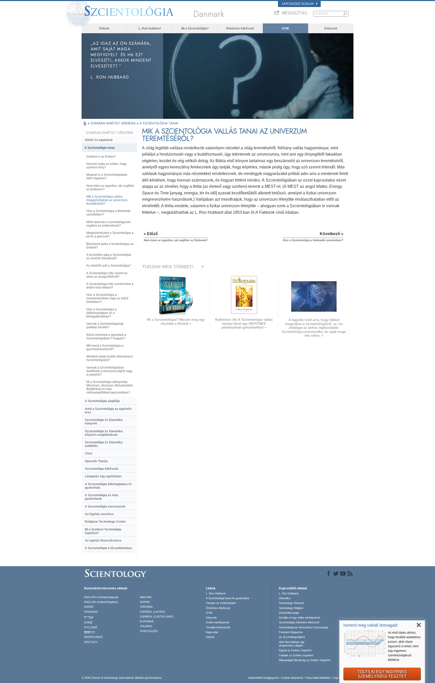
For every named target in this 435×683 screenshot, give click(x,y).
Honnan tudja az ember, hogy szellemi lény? (106, 165)
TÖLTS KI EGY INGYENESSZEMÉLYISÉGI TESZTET (382, 674)
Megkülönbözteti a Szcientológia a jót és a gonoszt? (109, 234)
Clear (89, 453)
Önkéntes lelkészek (240, 28)
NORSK (145, 601)
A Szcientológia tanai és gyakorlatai (227, 598)
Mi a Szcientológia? (195, 28)
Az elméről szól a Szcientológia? (108, 265)
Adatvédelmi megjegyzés (263, 677)
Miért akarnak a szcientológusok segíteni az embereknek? (108, 223)
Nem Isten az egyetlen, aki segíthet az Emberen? (110, 187)
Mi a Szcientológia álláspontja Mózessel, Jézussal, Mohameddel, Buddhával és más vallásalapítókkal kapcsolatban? (109, 387)
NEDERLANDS (93, 636)
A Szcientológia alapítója (102, 401)
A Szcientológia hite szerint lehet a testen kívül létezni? (109, 285)
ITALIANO (146, 626)
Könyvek (330, 28)
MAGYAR (146, 597)
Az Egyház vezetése (99, 514)
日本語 (88, 622)
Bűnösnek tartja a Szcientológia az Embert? (110, 245)
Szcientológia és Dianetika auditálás (104, 444)
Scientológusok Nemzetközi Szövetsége (303, 627)
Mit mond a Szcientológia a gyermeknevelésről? (104, 347)
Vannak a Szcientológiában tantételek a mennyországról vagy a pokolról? (109, 371)
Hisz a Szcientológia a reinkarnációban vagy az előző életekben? (107, 298)
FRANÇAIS (91, 611)
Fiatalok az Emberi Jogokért (296, 655)
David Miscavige (289, 612)
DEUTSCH (90, 641)
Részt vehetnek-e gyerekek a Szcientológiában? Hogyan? (106, 336)
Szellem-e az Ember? (101, 156)
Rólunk (104, 28)
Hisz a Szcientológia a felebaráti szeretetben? (108, 212)
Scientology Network (291, 602)
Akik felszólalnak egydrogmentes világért (292, 643)
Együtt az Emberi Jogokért (295, 650)
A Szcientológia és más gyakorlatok (101, 496)
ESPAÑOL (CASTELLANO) (156, 616)
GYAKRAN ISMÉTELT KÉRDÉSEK (113, 123)
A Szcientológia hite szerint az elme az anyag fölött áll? (106, 274)
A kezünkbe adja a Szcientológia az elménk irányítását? (108, 256)
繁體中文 (89, 632)
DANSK (88, 606)
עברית (88, 617)
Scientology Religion (291, 607)
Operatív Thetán (96, 461)
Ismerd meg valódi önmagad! (370, 625)
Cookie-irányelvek (292, 677)
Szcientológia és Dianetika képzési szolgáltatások (104, 433)
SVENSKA (146, 606)
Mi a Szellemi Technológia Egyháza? (103, 531)
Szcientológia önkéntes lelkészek (299, 622)
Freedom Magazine (291, 632)
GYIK (285, 28)
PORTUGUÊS (149, 631)
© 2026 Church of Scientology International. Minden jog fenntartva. (122, 677)
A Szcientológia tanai (100, 148)
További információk (218, 627)
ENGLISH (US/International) (101, 597)
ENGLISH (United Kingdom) (101, 601)
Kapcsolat (212, 632)
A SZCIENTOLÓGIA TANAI (158, 123)
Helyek (210, 636)
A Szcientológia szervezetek (105, 506)
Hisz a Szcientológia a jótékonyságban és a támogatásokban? (101, 313)
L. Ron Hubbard (149, 28)
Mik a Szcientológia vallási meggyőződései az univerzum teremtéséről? (106, 200)
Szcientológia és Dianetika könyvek (104, 421)
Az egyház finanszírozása (103, 540)
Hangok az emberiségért (221, 602)
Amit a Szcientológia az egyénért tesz (108, 410)
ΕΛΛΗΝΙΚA (147, 621)
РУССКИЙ (90, 627)
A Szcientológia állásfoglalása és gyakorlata (108, 485)
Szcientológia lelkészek (101, 469)
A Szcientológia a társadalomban (108, 548)
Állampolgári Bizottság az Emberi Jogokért (304, 660)
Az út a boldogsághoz (292, 636)
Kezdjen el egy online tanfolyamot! (299, 617)
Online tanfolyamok (217, 622)
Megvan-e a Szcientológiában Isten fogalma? (106, 176)
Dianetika (284, 598)
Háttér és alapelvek (99, 140)
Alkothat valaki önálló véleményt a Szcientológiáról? (109, 358)
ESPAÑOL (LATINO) (152, 611)
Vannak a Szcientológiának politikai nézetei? (105, 325)
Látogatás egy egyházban (103, 476)
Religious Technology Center (105, 521)
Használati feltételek (318, 677)
